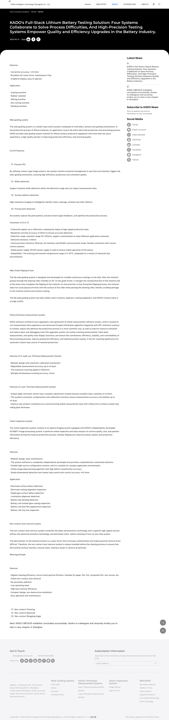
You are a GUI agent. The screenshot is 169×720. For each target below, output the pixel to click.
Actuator (55, 691)
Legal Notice (140, 717)
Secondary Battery (148, 684)
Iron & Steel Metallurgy (149, 698)
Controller (55, 684)
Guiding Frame (57, 695)
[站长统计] (93, 717)
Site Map (129, 717)
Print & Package (146, 701)
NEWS (40, 12)
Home (33, 12)
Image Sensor (115, 687)
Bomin (87, 717)
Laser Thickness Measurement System (91, 688)
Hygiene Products (147, 695)
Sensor (54, 688)
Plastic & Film (145, 691)
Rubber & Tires (146, 688)
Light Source (114, 691)
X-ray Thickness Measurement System (91, 695)
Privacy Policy (153, 717)
